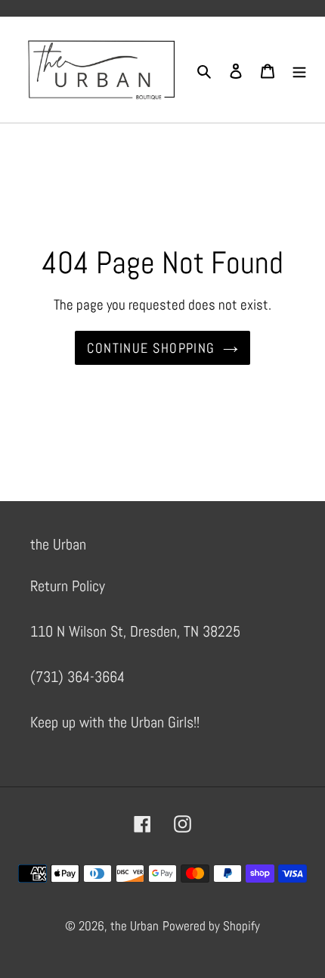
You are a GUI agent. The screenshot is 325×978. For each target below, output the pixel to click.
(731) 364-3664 (77, 677)
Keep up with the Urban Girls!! (115, 722)
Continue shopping (151, 348)
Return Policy (67, 586)
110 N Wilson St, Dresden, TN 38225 (135, 631)
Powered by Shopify (211, 925)
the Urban (134, 925)
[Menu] (299, 70)
